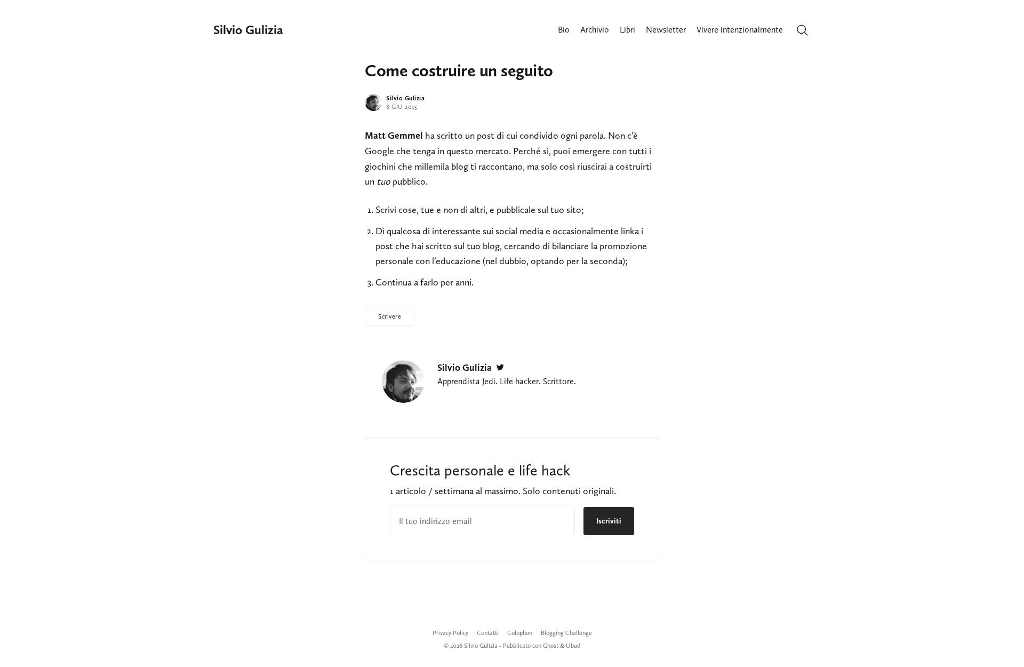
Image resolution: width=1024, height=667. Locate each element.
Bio (564, 30)
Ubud (573, 645)
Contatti (488, 633)
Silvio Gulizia (248, 29)
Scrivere (389, 316)
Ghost (550, 645)
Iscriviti (608, 521)
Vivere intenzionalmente (740, 30)
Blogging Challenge (566, 633)
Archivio (594, 30)
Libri (627, 30)
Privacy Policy (450, 633)
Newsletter (666, 30)
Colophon (519, 633)
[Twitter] (500, 368)
